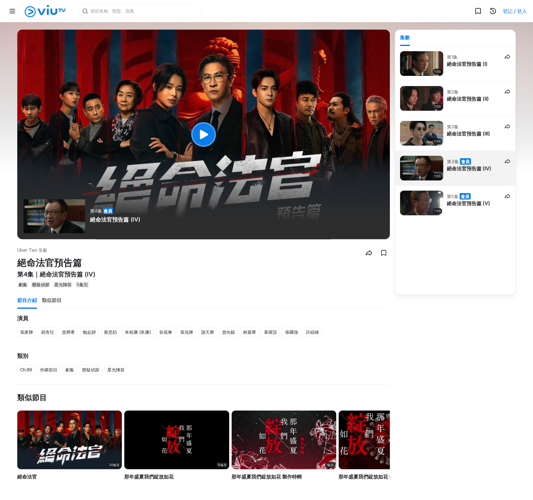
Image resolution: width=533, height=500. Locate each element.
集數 (405, 37)
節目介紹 (27, 300)
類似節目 (52, 300)
